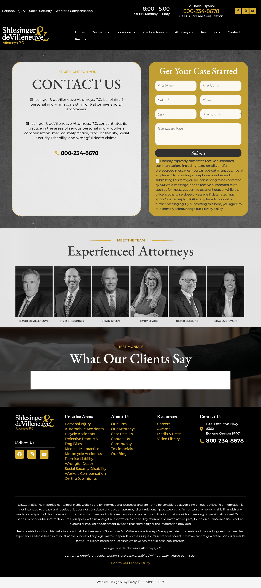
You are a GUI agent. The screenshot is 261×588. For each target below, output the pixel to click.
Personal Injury (14, 11)
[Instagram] (245, 11)
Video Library (168, 439)
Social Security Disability (85, 468)
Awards (164, 429)
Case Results (122, 434)
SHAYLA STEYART (225, 321)
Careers (163, 424)
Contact (234, 32)
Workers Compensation (85, 473)
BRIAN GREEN (111, 321)
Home (80, 32)
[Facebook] (19, 454)
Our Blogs (119, 454)
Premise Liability (79, 459)
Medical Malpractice (82, 449)
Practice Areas (153, 32)
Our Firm (99, 32)
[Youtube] (252, 11)
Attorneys (182, 32)
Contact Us (120, 439)
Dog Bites (74, 444)
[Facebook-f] (238, 11)
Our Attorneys (123, 429)
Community (121, 444)
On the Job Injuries (81, 478)
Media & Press (169, 434)
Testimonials (122, 449)
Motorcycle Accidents (83, 454)
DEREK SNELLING (187, 321)
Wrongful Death (79, 463)
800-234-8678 (201, 11)
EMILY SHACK (149, 321)
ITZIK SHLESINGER (72, 321)
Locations (124, 32)
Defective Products (81, 439)
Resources (209, 32)
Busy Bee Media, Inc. (146, 582)
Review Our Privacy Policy (130, 563)
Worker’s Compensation (74, 11)
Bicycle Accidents (80, 434)
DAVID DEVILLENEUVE (33, 321)
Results (80, 39)
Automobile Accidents (84, 429)
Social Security (40, 11)
